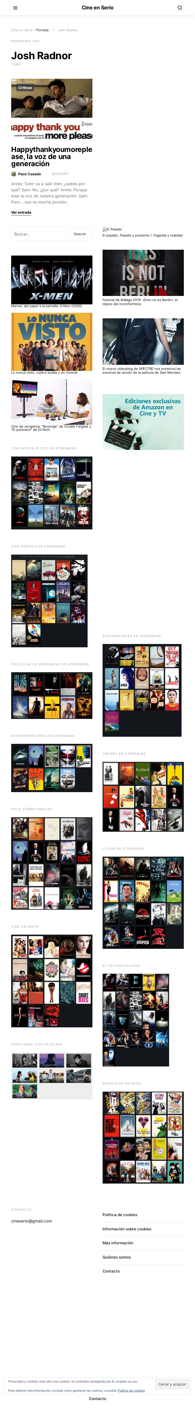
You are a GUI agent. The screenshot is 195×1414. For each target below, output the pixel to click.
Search (80, 234)
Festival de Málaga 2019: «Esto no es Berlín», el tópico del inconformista (140, 302)
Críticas (25, 87)
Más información (118, 1242)
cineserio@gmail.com (31, 1220)
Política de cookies (120, 1214)
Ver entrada (21, 212)
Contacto (111, 1271)
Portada (42, 30)
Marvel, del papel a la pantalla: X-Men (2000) (46, 306)
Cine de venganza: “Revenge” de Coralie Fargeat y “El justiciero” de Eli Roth (51, 428)
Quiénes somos (117, 1257)
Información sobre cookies (127, 1229)
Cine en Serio (97, 8)
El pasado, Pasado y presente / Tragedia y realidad (143, 235)
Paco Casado (29, 174)
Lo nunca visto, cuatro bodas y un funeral (44, 372)
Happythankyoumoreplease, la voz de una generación (51, 156)
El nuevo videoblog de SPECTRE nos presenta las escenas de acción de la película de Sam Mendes (142, 371)
